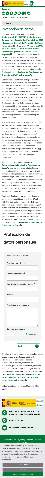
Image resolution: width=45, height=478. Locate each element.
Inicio (4, 17)
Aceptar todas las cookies (23, 474)
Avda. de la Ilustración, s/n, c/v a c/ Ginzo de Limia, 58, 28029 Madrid (25, 412)
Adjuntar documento (16, 329)
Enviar (20, 346)
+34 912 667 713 (16, 420)
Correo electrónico (15, 274)
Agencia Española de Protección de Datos (22, 223)
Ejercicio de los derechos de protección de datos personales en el (21, 377)
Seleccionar (31, 334)
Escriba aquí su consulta (18, 305)
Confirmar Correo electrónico (20, 284)
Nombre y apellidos (16, 263)
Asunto (10, 295)
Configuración (23, 465)
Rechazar (23, 469)
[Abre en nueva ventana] (15, 3)
